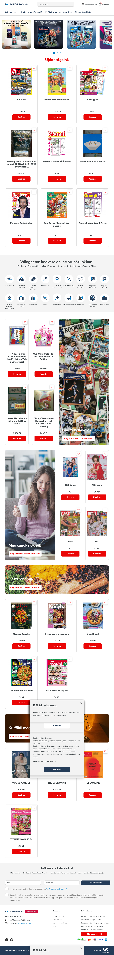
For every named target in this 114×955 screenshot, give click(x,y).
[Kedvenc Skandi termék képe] (57, 143)
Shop (65, 12)
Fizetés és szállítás (83, 12)
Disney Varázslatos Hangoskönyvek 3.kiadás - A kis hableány (44, 422)
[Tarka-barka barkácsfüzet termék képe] (57, 81)
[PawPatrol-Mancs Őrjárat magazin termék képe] (57, 205)
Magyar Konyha (21, 634)
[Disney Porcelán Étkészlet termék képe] (93, 143)
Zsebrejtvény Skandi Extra (93, 223)
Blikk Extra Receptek (57, 690)
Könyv (70, 12)
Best (70, 541)
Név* (8, 883)
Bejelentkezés (91, 4)
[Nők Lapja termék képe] (70, 467)
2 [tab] (57, 53)
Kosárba (21, 117)
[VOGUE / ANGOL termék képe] (21, 764)
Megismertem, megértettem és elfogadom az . (38, 889)
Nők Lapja (70, 485)
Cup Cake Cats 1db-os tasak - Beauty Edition (43, 356)
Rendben (57, 769)
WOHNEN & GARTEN (21, 839)
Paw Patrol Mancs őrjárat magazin (57, 224)
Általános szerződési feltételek (93, 916)
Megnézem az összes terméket (78, 438)
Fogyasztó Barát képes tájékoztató (95, 923)
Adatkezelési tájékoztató (91, 920)
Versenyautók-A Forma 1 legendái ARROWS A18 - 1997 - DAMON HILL (21, 164)
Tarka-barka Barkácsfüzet (57, 99)
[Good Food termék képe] (93, 616)
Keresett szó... (44, 4)
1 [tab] (54, 53)
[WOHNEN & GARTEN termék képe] (21, 821)
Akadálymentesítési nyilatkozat (93, 926)
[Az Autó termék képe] (21, 81)
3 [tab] (60, 53)
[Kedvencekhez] (34, 68)
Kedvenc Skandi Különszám (57, 161)
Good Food (93, 634)
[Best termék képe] (70, 523)
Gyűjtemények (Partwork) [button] (31, 12)
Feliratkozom (96, 882)
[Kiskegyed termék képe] (93, 81)
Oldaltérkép (57, 920)
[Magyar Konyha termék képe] (21, 616)
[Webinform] (105, 950)
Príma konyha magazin (57, 634)
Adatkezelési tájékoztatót (56, 889)
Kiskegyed (92, 99)
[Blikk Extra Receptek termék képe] (57, 672)
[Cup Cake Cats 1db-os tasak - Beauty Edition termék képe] (43, 335)
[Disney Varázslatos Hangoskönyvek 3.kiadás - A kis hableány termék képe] (43, 400)
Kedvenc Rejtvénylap (21, 223)
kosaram (104, 4)
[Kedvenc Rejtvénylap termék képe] (21, 205)
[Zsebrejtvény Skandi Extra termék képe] (93, 205)
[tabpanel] (16, 34)
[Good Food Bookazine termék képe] (21, 672)
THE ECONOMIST (57, 782)
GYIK (54, 926)
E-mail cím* (50, 883)
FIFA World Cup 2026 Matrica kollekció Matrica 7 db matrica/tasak (17, 357)
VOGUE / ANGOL (21, 782)
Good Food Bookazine (21, 690)
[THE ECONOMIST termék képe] (93, 764)
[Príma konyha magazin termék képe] (57, 616)
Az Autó (21, 99)
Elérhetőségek (58, 916)
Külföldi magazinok (53, 12)
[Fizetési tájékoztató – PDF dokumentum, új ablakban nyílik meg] (92, 939)
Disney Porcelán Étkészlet (92, 161)
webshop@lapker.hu (25, 923)
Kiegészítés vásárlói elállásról (92, 930)
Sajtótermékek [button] (11, 12)
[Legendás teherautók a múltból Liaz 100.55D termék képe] (16, 400)
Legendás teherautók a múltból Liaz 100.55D (17, 421)
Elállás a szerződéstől (94, 934)
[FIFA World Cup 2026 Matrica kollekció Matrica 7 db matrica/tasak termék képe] (16, 335)
